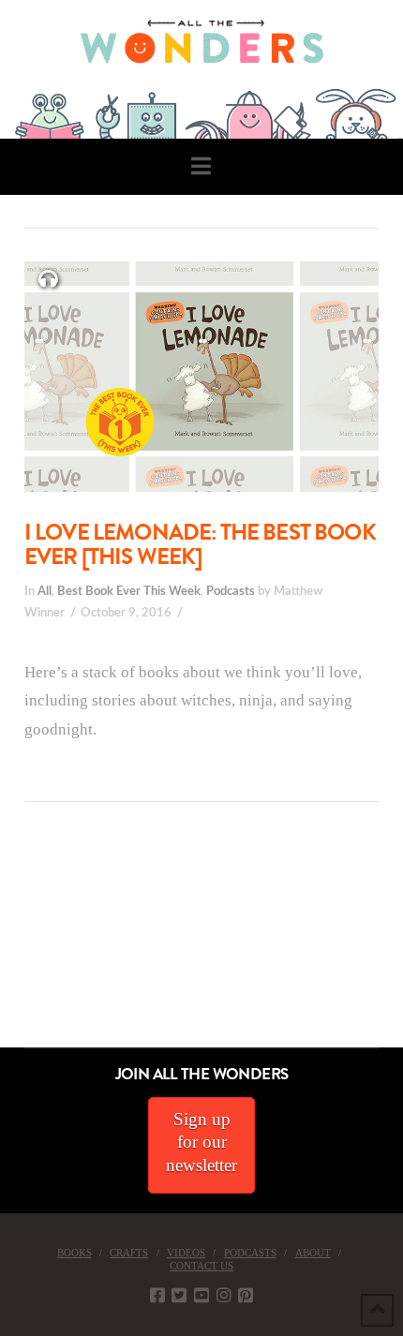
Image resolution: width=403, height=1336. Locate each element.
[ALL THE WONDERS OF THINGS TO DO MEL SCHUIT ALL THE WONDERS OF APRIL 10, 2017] (3, 942)
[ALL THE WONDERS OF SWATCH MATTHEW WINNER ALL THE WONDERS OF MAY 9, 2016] (20, 942)
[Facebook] (157, 1294)
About (313, 1252)
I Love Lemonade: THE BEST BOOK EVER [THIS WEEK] (200, 544)
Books (74, 1252)
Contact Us (201, 1265)
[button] (201, 166)
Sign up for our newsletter (201, 1142)
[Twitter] (179, 1294)
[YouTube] (201, 1294)
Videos (186, 1252)
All (44, 591)
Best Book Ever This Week (129, 591)
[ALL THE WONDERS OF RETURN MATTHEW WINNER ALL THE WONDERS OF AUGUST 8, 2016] (18, 942)
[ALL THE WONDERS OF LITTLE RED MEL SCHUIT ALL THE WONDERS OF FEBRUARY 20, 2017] (6, 942)
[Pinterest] (245, 1294)
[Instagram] (223, 1294)
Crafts (129, 1252)
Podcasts (230, 591)
